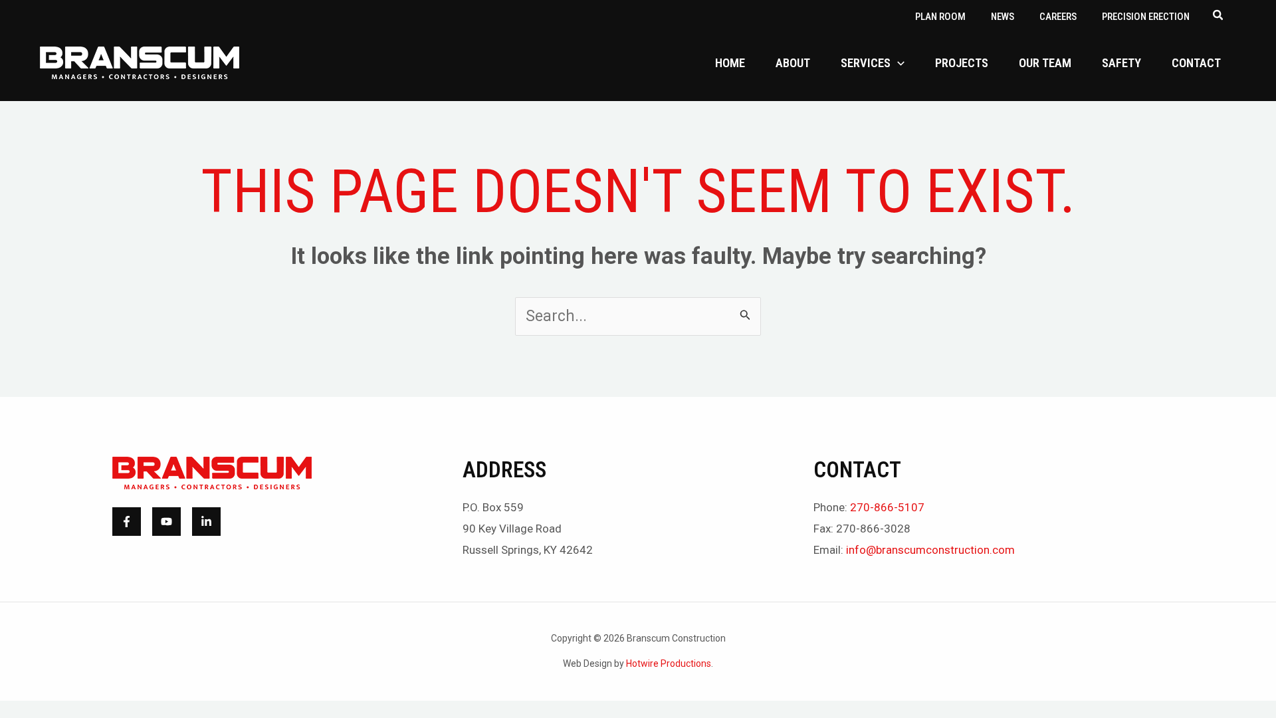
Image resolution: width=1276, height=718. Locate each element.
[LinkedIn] (206, 521)
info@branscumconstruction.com (930, 549)
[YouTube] (166, 521)
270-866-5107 (887, 507)
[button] (1218, 16)
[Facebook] (126, 521)
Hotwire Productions (668, 663)
